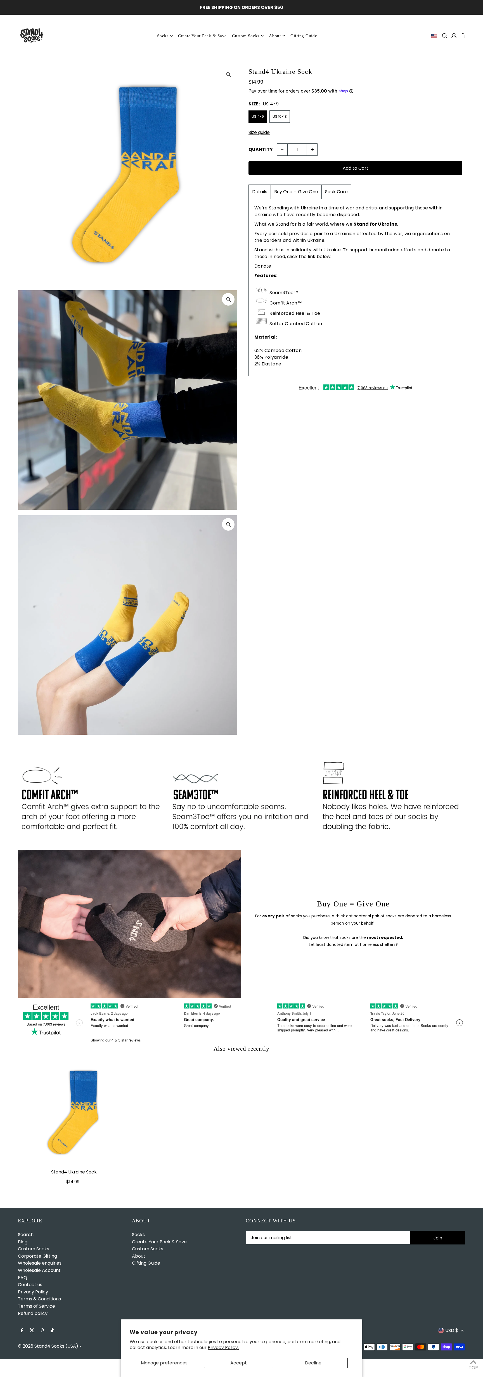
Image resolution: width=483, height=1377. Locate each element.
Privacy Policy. (223, 1347)
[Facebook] (22, 1330)
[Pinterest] (42, 1330)
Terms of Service (36, 1306)
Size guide (259, 132)
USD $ (451, 1330)
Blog (22, 1242)
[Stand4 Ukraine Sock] (74, 1112)
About (275, 36)
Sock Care (336, 191)
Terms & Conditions (39, 1299)
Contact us (30, 1284)
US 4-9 (258, 116)
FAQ (22, 1277)
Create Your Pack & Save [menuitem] (202, 36)
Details (259, 191)
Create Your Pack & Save (159, 1242)
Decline (313, 1363)
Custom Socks (33, 1249)
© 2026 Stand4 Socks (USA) (48, 1346)
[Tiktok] (52, 1330)
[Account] (453, 35)
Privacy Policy (33, 1292)
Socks (163, 36)
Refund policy (33, 1313)
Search (26, 1234)
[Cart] (463, 35)
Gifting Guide (146, 1263)
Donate (262, 266)
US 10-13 (280, 116)
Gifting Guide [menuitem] (303, 36)
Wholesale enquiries (39, 1263)
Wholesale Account (39, 1270)
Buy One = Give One (296, 191)
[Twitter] (32, 1330)
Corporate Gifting (37, 1256)
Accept (238, 1363)
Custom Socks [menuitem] (245, 36)
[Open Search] (444, 35)
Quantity (260, 149)
